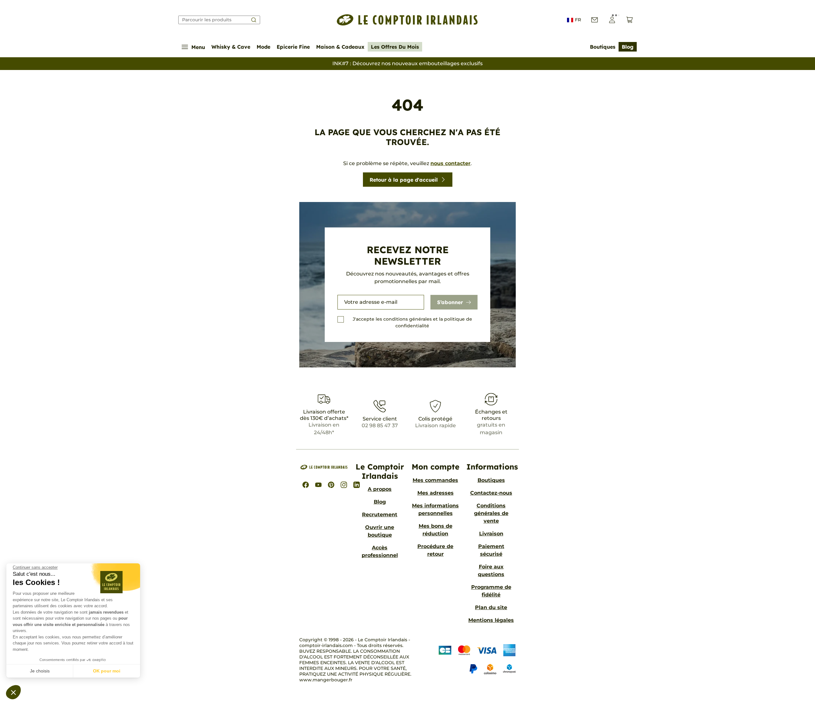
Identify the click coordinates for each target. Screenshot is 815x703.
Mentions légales (491, 620)
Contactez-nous (491, 493)
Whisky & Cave (230, 47)
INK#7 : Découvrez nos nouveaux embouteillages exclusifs (407, 63)
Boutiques (602, 47)
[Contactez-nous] (594, 20)
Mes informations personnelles (435, 509)
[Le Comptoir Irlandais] (407, 19)
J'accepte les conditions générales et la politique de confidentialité (412, 322)
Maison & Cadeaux (340, 47)
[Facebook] (305, 484)
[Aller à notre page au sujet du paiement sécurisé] (475, 659)
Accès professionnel (380, 551)
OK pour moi (106, 670)
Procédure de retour (435, 550)
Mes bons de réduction (435, 530)
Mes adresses (435, 493)
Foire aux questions (491, 570)
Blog (628, 47)
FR (578, 20)
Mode (263, 47)
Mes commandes (435, 480)
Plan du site (491, 607)
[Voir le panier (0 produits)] (629, 20)
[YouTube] (318, 484)
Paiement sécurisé (491, 550)
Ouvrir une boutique (379, 531)
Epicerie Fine (293, 47)
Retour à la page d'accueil (404, 180)
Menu (198, 47)
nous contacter (450, 163)
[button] (13, 692)
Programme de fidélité (491, 591)
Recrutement (379, 515)
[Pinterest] (331, 484)
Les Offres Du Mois (395, 47)
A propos (380, 489)
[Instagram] (343, 484)
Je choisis (40, 670)
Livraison (491, 534)
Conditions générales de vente (491, 513)
